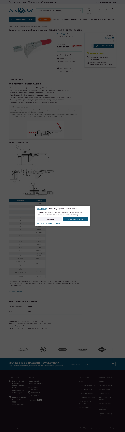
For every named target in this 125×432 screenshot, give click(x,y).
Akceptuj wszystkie (75, 219)
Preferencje (49, 219)
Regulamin (41, 223)
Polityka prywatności (53, 223)
